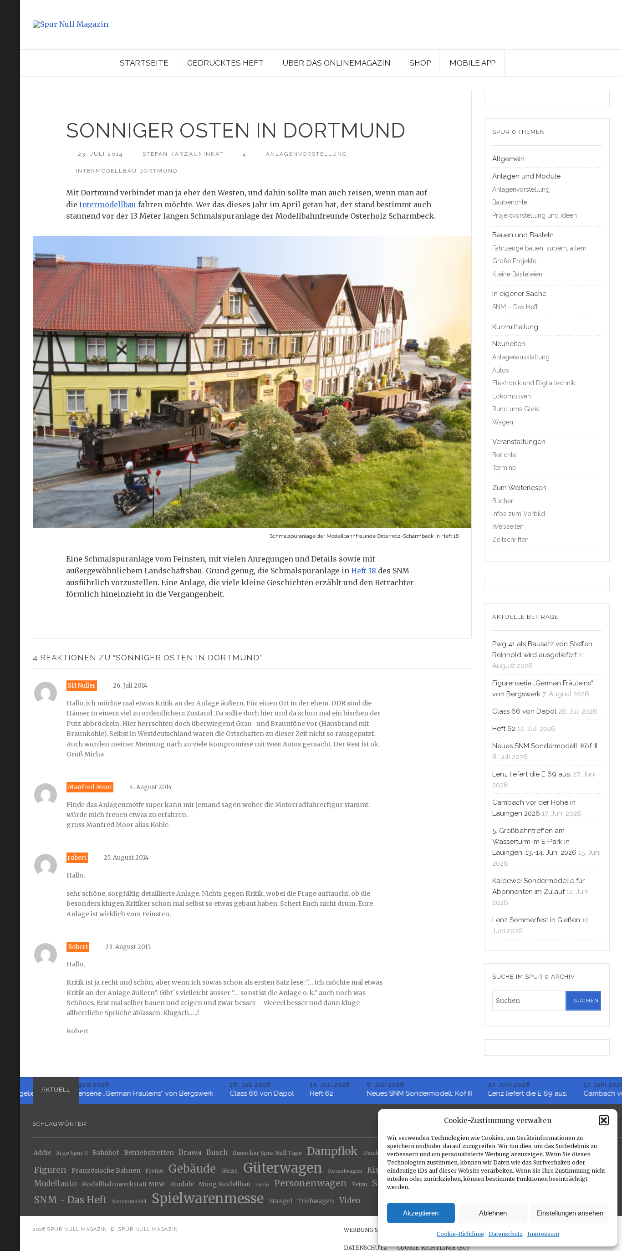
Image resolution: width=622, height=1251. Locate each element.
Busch (217, 1152)
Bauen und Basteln (523, 235)
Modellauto (55, 1184)
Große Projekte (514, 261)
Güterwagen (282, 1167)
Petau (359, 1185)
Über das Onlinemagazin (336, 62)
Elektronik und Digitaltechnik (533, 383)
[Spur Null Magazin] (321, 24)
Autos (500, 370)
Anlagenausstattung (521, 357)
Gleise (229, 1170)
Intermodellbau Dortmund (127, 171)
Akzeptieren (420, 1213)
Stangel (280, 1201)
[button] (603, 1120)
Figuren (50, 1169)
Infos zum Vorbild (518, 513)
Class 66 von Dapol (524, 711)
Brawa (189, 1152)
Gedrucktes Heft (225, 62)
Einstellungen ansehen (569, 1213)
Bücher (502, 501)
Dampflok (332, 1151)
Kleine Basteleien (517, 274)
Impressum (543, 1234)
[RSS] (10, 41)
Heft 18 (362, 570)
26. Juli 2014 (130, 685)
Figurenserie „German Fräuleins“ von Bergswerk (124, 1093)
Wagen (502, 422)
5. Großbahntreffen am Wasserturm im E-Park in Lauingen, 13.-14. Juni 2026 (534, 842)
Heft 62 (503, 729)
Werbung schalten (374, 1229)
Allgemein (508, 159)
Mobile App (472, 62)
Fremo (154, 1170)
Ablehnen (493, 1213)
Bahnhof (105, 1153)
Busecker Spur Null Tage (267, 1153)
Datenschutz (506, 1234)
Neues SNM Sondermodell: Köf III (544, 746)
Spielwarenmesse (208, 1198)
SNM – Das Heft (515, 307)
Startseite (144, 62)
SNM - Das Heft (70, 1200)
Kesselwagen (345, 1171)
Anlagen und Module (526, 176)
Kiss (375, 1170)
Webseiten (508, 526)
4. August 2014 (150, 787)
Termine (504, 467)
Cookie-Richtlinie (460, 1234)
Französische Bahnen (106, 1170)
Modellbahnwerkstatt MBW (123, 1185)
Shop (420, 62)
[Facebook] (8, 101)
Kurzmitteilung (515, 327)
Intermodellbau (107, 204)
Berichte (504, 455)
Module (182, 1184)
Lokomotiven (511, 396)
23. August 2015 (128, 947)
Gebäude (192, 1168)
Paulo (262, 1185)
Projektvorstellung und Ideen (534, 215)
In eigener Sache (519, 294)
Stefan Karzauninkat (183, 154)
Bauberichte (509, 202)
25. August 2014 (126, 858)
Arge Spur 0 (72, 1153)
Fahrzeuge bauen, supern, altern (539, 248)
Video (349, 1200)
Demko (372, 1153)
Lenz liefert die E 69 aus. (531, 774)
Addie (42, 1153)
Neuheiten (508, 344)
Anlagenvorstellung (306, 154)
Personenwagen (310, 1183)
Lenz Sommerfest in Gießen (536, 920)
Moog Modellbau (224, 1185)
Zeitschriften (510, 539)
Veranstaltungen (519, 442)
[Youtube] (8, 89)
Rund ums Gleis (515, 409)
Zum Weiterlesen (519, 488)
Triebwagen (315, 1201)
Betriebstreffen (149, 1153)
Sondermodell (129, 1201)
